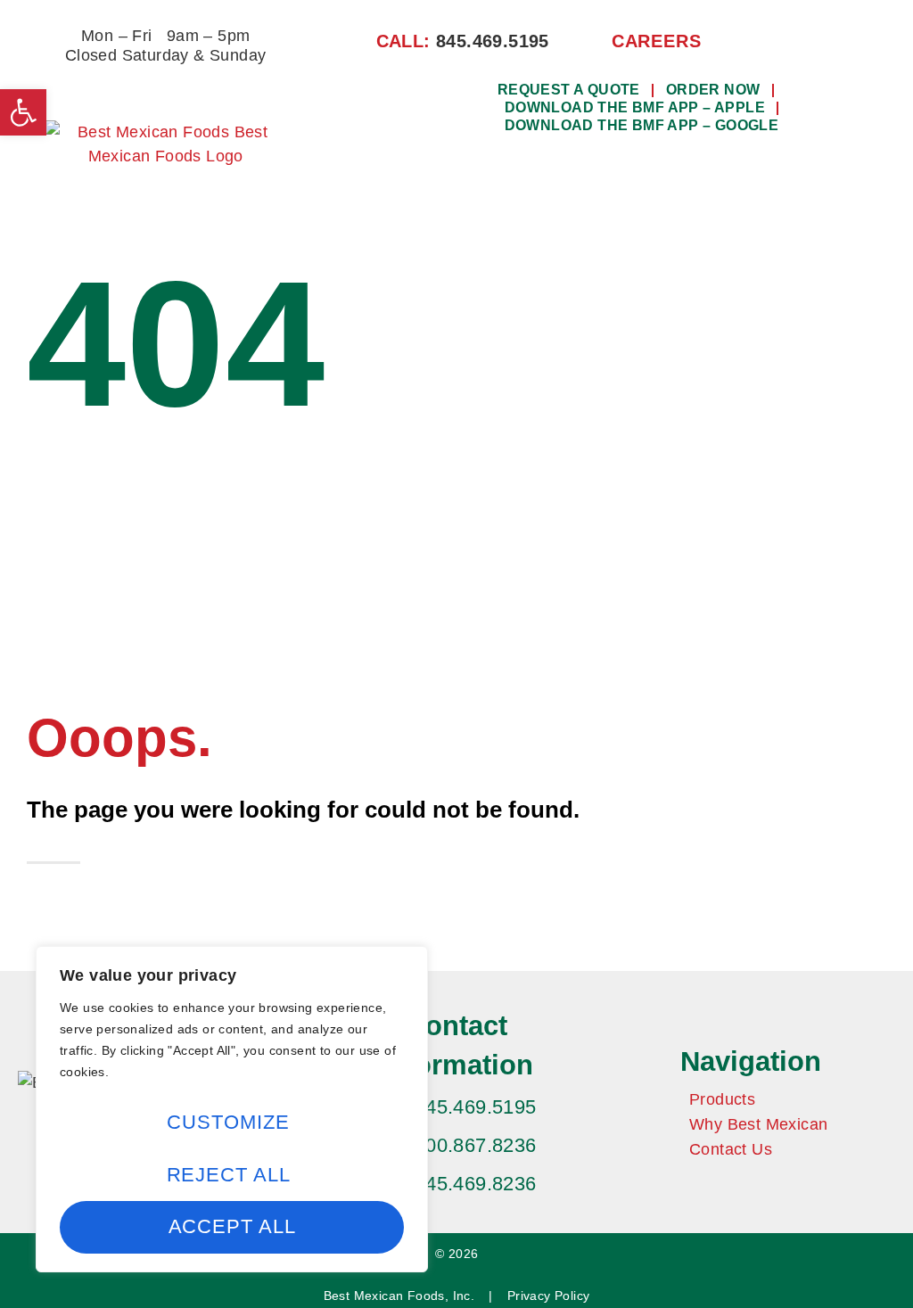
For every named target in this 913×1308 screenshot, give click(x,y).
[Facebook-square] (765, 40)
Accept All (232, 1226)
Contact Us (730, 1149)
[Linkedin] (794, 40)
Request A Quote (569, 89)
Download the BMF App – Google (642, 125)
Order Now (713, 89)
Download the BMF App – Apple (635, 107)
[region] (232, 1109)
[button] (636, 181)
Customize (228, 1122)
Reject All (229, 1175)
